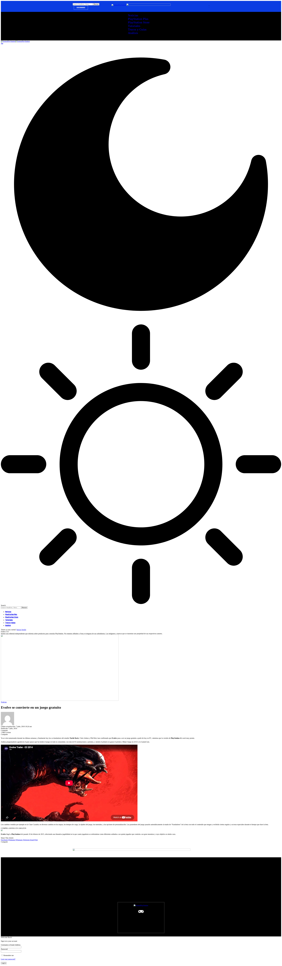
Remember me (8, 955)
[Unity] (110, 915)
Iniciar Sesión (21, 630)
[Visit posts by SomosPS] (7, 724)
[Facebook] (75, 915)
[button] (2, 43)
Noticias (4, 702)
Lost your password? (8, 959)
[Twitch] (101, 915)
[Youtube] (84, 915)
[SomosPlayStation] (15, 41)
